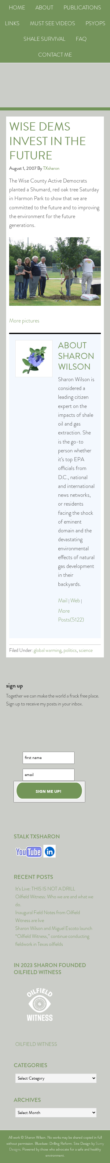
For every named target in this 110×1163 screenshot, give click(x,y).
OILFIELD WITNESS (36, 1044)
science (86, 650)
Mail (63, 600)
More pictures (24, 321)
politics (70, 650)
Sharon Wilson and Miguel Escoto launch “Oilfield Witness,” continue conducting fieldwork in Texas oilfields (53, 936)
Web (75, 600)
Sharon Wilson (76, 361)
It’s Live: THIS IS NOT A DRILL (45, 888)
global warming (47, 650)
